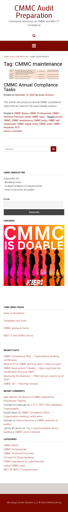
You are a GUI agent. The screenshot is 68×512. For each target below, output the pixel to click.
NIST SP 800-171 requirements (21, 469)
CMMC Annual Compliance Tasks (31, 87)
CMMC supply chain (27, 124)
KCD (17, 127)
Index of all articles (14, 313)
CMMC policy (40, 120)
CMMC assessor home (16, 328)
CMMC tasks (45, 124)
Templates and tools (15, 320)
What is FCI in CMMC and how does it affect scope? (32, 364)
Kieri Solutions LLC (29, 502)
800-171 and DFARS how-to (18, 335)
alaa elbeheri (11, 397)
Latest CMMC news (35, 116)
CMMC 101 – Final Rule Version (21, 383)
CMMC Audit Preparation (34, 11)
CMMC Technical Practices (19, 453)
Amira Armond (46, 95)
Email (6, 199)
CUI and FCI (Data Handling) (19, 457)
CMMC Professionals (40, 113)
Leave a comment (13, 131)
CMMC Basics (21, 113)
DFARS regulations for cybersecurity (24, 461)
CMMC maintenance (22, 120)
